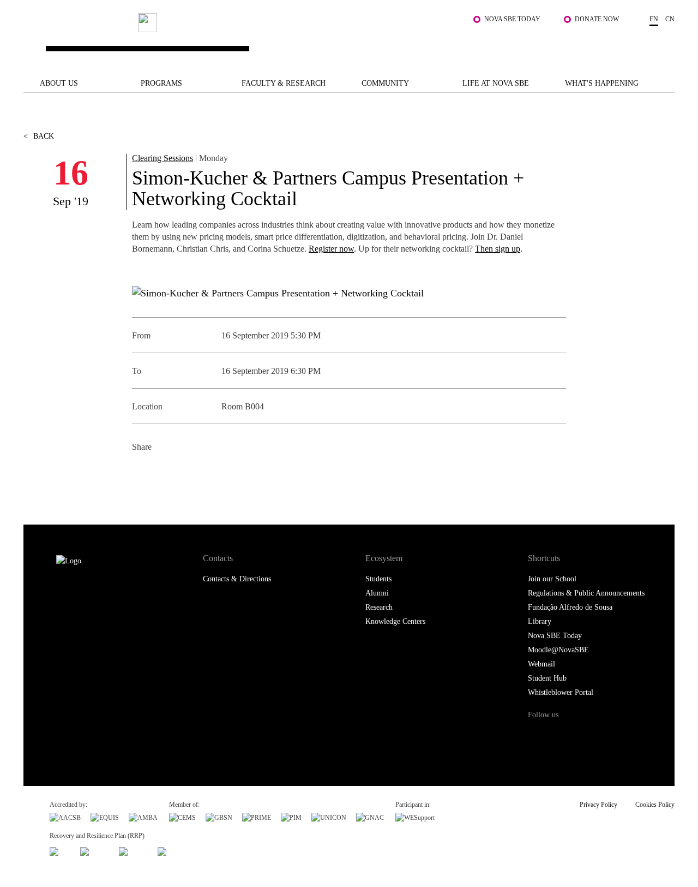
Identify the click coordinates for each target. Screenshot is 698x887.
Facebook (141, 473)
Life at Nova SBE (495, 83)
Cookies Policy (655, 804)
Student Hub (547, 678)
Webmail (541, 664)
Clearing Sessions (162, 158)
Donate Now (597, 19)
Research (379, 607)
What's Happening (602, 83)
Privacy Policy (598, 804)
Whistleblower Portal (560, 692)
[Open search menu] (664, 43)
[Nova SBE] (293, 38)
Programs (161, 83)
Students (378, 579)
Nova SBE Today (512, 19)
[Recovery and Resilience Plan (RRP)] (94, 849)
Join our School (552, 579)
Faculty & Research (284, 83)
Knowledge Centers (395, 621)
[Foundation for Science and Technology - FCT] (60, 849)
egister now (334, 248)
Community (385, 83)
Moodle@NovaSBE (558, 650)
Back (38, 136)
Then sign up (497, 248)
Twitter (166, 473)
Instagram (581, 735)
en (653, 19)
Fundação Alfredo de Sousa (570, 607)
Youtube (625, 735)
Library (539, 621)
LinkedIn (190, 473)
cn (670, 19)
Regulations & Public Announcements (586, 593)
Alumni (377, 593)
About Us (59, 83)
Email (215, 473)
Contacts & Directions (237, 579)
